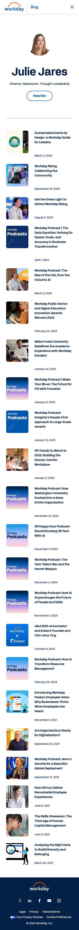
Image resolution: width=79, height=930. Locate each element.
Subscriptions (51, 912)
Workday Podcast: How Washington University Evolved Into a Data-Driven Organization (51, 495)
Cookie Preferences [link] (59, 917)
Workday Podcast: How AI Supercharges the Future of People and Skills (53, 597)
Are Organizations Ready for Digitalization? (53, 732)
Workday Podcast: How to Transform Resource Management (53, 664)
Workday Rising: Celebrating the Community (46, 171)
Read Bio (39, 96)
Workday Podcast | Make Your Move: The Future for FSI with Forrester (53, 384)
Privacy (34, 912)
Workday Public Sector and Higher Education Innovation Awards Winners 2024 (51, 310)
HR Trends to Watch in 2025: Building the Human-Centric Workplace (51, 457)
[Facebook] (39, 900)
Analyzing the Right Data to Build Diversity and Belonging (53, 849)
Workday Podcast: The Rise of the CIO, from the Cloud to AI (52, 275)
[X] (20, 900)
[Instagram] (59, 900)
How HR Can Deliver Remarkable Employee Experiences (51, 792)
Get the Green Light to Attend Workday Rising (51, 201)
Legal (22, 912)
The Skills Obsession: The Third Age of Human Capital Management (53, 821)
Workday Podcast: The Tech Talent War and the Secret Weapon (52, 564)
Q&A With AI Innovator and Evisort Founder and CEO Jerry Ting (52, 631)
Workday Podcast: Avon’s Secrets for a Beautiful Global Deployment (53, 764)
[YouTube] (49, 900)
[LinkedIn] (29, 900)
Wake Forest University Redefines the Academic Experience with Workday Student (53, 348)
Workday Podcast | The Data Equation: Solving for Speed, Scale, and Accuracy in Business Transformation (54, 237)
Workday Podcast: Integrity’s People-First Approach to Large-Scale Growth (53, 419)
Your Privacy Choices (29, 917)
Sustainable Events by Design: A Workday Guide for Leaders (53, 137)
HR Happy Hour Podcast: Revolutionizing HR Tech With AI (52, 531)
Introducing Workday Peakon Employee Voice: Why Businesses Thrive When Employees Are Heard (52, 701)
